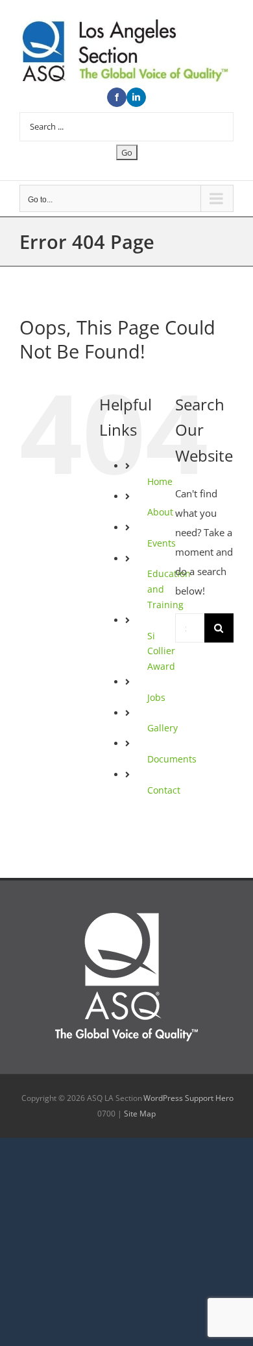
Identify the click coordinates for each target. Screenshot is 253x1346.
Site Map (140, 1113)
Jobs (156, 697)
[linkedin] (136, 97)
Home (160, 481)
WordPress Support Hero (188, 1098)
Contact (163, 790)
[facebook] (116, 97)
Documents (172, 759)
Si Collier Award (161, 651)
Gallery (162, 728)
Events (161, 543)
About (160, 512)
